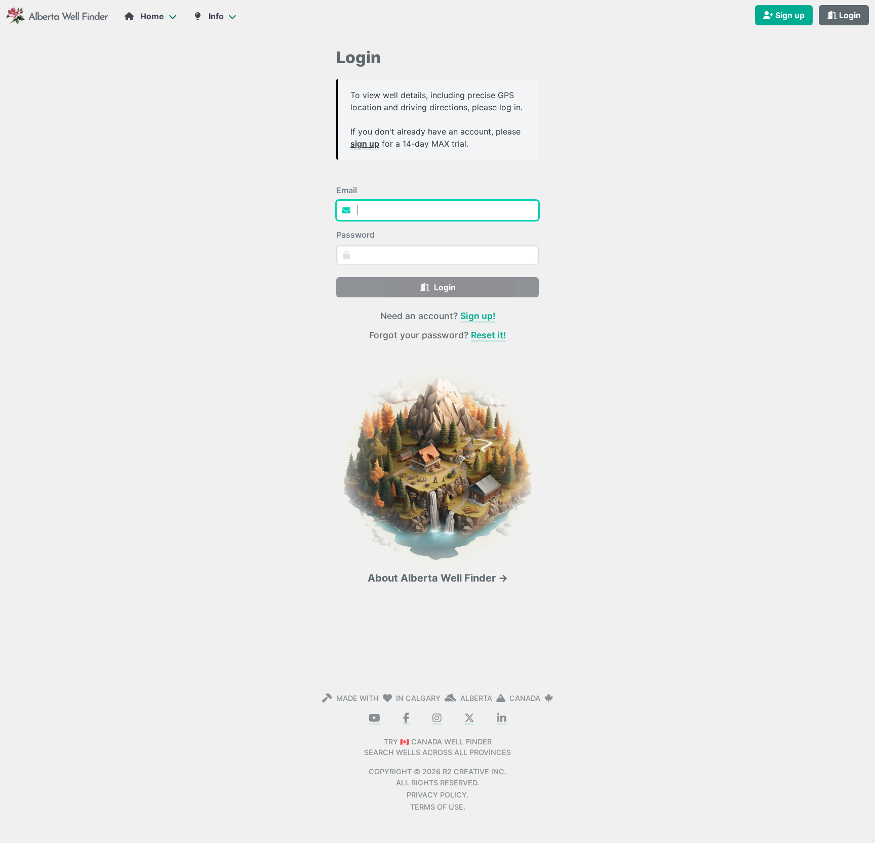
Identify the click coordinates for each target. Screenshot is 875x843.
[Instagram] (437, 719)
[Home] (58, 15)
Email (346, 190)
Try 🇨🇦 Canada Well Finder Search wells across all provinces (437, 747)
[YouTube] (374, 719)
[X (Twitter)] (469, 719)
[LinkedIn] (501, 719)
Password (355, 235)
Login (443, 287)
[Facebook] (406, 719)
